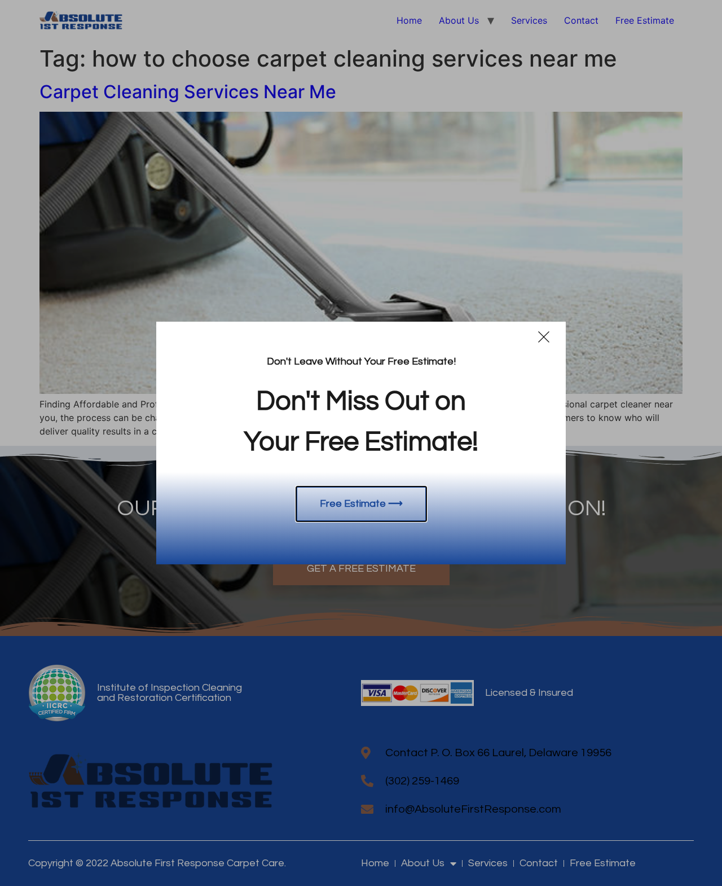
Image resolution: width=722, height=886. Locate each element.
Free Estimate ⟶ (361, 503)
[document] (361, 443)
